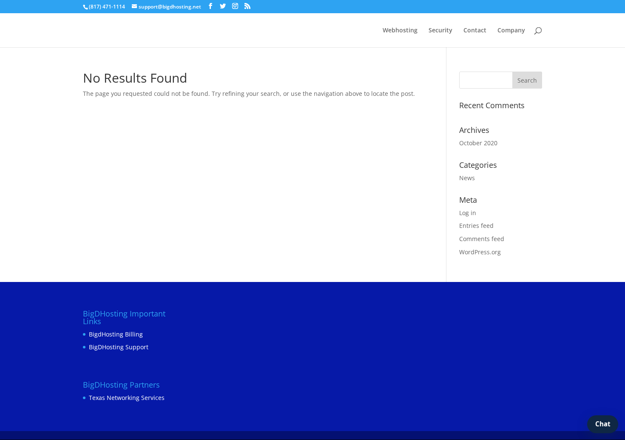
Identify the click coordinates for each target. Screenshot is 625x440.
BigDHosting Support (118, 347)
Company (511, 30)
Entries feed (476, 225)
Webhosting (400, 30)
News (467, 178)
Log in (467, 213)
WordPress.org (480, 252)
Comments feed (481, 239)
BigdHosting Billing (116, 334)
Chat (603, 424)
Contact (474, 30)
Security (440, 30)
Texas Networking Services (127, 398)
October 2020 (478, 143)
